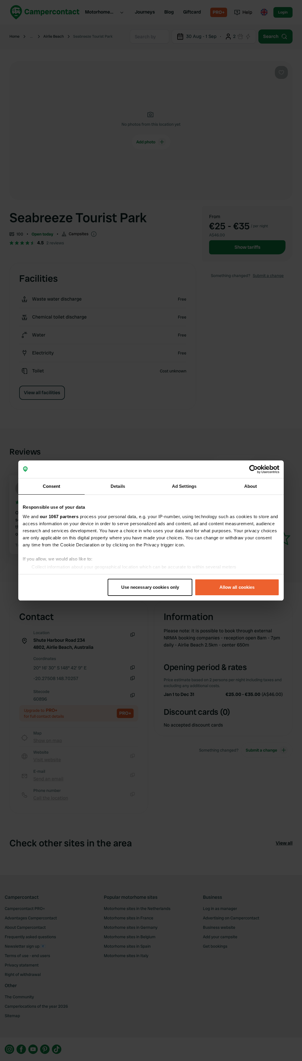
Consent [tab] (51, 486)
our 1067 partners (59, 516)
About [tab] (250, 486)
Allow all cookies (237, 587)
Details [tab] (118, 486)
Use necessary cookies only (150, 587)
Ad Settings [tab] (184, 486)
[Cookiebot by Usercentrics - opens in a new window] (253, 469)
